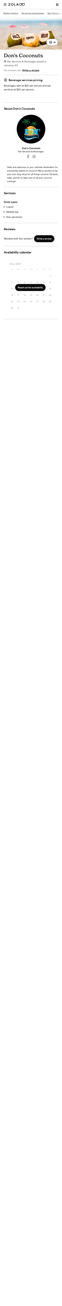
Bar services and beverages (33, 13)
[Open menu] (5, 4)
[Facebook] (28, 156)
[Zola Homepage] (16, 4)
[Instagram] (34, 156)
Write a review (30, 70)
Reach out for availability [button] (30, 287)
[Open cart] (57, 4)
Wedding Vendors (10, 13)
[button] (52, 42)
